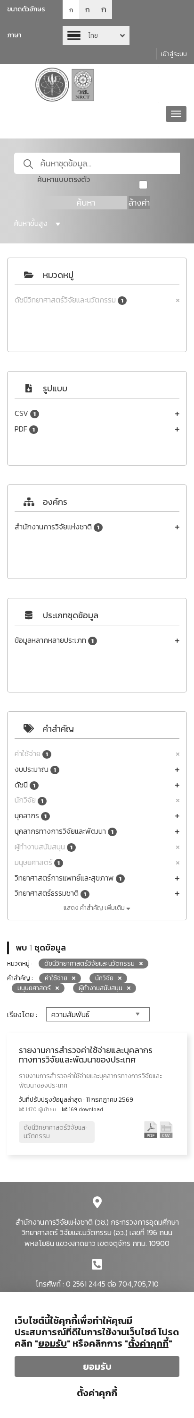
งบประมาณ (35, 769)
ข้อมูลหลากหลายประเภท (54, 640)
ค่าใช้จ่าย (31, 753)
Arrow (96, 35)
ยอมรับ (97, 1366)
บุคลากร (31, 815)
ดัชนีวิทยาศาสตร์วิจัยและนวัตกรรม (69, 299)
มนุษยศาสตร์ (37, 862)
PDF (25, 429)
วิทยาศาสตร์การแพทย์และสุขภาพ (68, 878)
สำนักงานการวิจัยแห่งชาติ (57, 526)
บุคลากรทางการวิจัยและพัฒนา (64, 831)
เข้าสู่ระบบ (174, 54)
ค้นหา (85, 202)
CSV (25, 413)
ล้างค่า (139, 202)
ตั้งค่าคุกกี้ (97, 1393)
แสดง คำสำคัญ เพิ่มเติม (95, 908)
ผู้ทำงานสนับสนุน (44, 846)
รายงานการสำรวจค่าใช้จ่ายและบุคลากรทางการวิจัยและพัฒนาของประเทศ (86, 1055)
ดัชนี (25, 784)
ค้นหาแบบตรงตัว (63, 179)
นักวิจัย (29, 800)
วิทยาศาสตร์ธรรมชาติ (50, 893)
